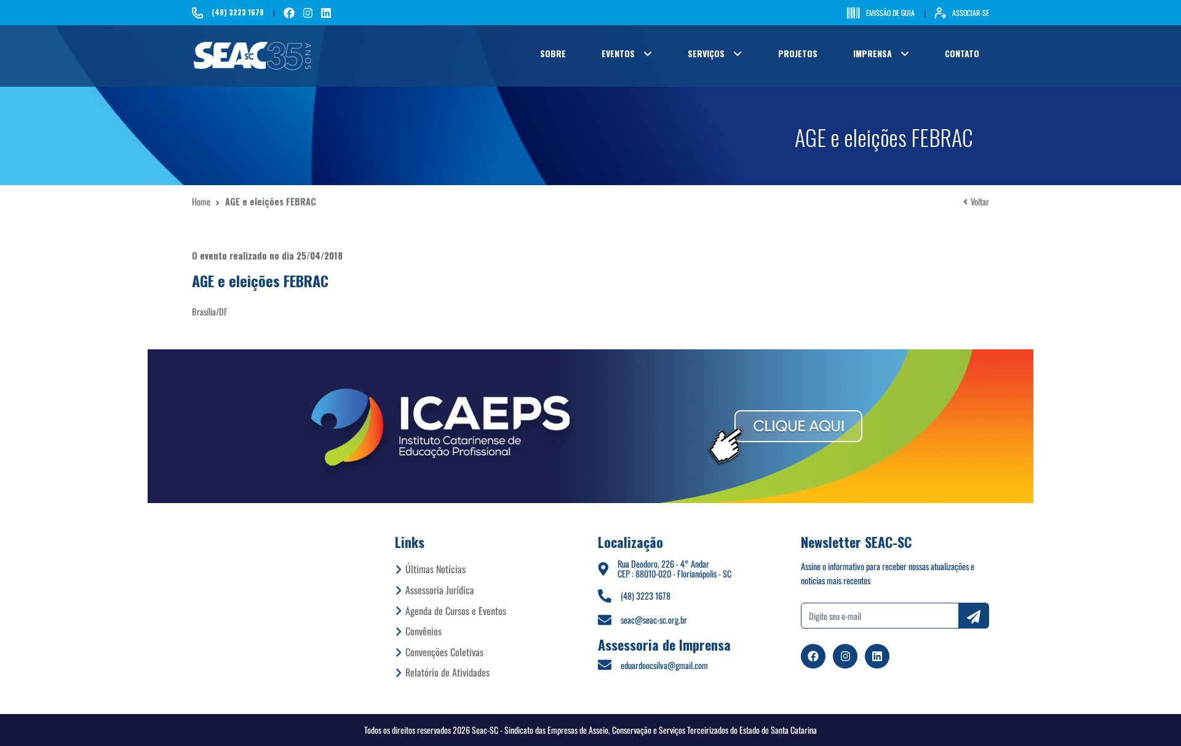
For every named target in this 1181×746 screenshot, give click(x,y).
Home (201, 201)
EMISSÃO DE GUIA (890, 12)
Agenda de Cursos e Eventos (455, 610)
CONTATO (962, 53)
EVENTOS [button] (618, 53)
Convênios (423, 631)
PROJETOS (797, 53)
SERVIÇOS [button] (706, 53)
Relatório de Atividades (447, 672)
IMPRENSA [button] (872, 53)
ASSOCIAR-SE (970, 12)
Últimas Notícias (435, 568)
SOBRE (553, 53)
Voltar (980, 201)
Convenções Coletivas (444, 652)
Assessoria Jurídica (439, 589)
